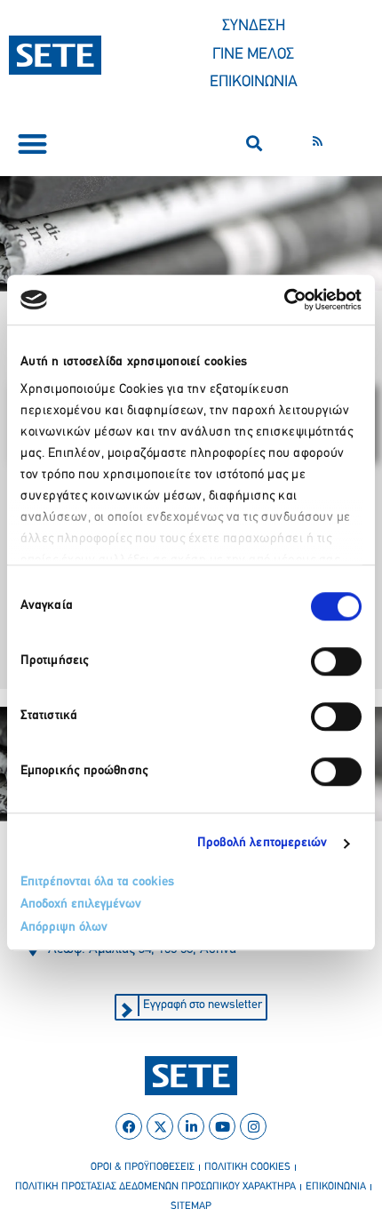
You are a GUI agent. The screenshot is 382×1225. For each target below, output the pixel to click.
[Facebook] (128, 1126)
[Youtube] (222, 1126)
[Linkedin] (191, 1126)
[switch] (336, 661)
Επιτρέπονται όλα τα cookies (97, 882)
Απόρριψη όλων (63, 927)
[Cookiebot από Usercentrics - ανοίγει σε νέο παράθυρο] (284, 299)
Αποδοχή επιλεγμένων (80, 904)
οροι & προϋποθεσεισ (143, 1167)
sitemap (191, 1206)
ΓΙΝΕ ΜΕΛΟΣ (253, 55)
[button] (32, 143)
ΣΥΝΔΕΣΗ (253, 27)
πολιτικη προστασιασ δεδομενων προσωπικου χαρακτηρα (155, 1186)
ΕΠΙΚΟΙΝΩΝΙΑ (254, 83)
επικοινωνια (336, 1186)
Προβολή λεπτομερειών (262, 843)
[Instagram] (253, 1126)
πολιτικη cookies (247, 1167)
